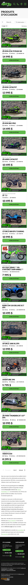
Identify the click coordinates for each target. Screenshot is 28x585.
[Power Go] (14, 579)
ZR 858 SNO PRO (9, 123)
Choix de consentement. (11, 570)
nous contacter (12, 520)
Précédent (8, 470)
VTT (8, 491)
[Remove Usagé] (6, 26)
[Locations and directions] (21, 4)
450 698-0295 (21, 554)
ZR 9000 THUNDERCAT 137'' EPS (13, 417)
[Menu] (25, 4)
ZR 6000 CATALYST (10, 159)
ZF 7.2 (4, 195)
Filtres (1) (8, 22)
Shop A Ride (11, 576)
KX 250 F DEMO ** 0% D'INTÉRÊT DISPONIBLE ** (12, 268)
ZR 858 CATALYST (9, 87)
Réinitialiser (24, 26)
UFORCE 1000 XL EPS (10, 344)
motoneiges (4, 491)
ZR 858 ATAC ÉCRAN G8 (12, 51)
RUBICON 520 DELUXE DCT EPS (13, 307)
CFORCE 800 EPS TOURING (13, 231)
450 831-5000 (8, 552)
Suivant (21, 470)
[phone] (18, 4)
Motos (19, 489)
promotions (21, 530)
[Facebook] (10, 556)
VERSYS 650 (7, 454)
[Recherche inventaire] (14, 4)
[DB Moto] (6, 4)
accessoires (5, 534)
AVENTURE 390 (8, 380)
